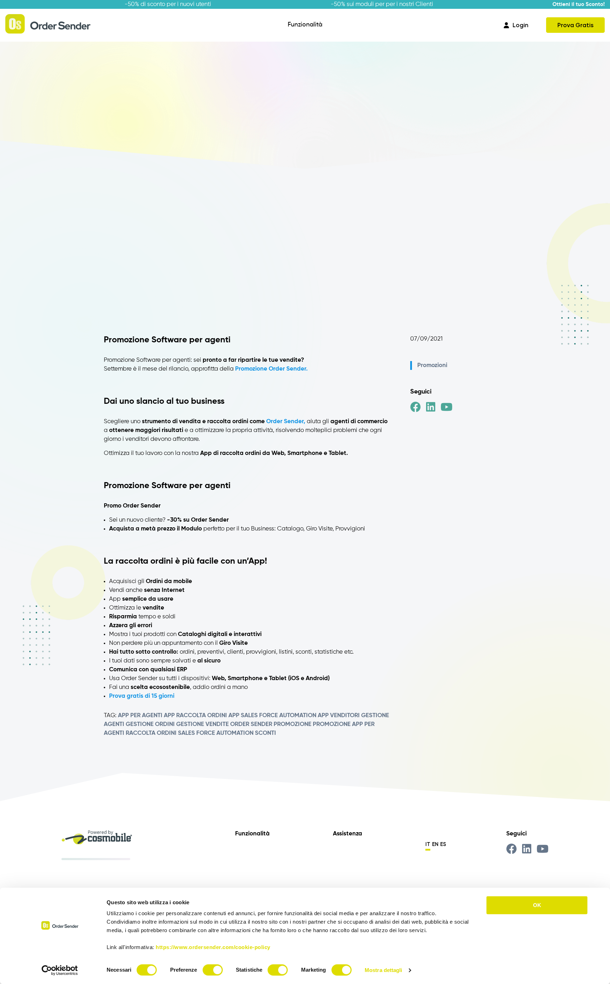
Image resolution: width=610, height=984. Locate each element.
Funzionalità (305, 25)
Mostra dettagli (383, 970)
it (427, 844)
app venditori (339, 716)
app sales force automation (272, 716)
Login (520, 25)
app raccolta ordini (195, 716)
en (435, 844)
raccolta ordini (151, 733)
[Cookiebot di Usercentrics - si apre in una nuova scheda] (60, 970)
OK (537, 905)
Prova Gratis (575, 25)
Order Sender (251, 724)
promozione (292, 724)
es (443, 844)
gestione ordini (150, 724)
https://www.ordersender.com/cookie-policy (213, 947)
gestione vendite (202, 724)
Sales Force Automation (215, 733)
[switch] (213, 970)
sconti (265, 733)
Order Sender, (285, 422)
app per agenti (140, 716)
